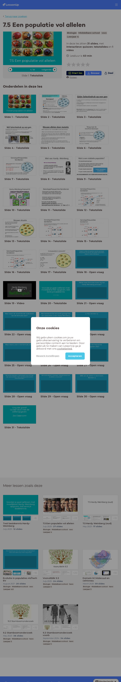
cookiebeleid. (64, 348)
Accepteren (75, 356)
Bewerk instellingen (47, 356)
